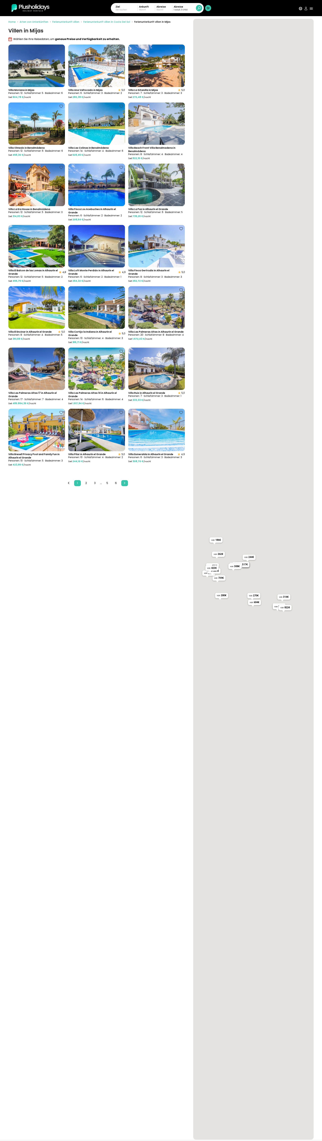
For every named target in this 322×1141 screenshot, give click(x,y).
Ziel (118, 6)
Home (12, 22)
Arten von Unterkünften (34, 22)
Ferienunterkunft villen (65, 22)
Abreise (161, 6)
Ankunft (144, 6)
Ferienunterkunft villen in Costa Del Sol (106, 22)
